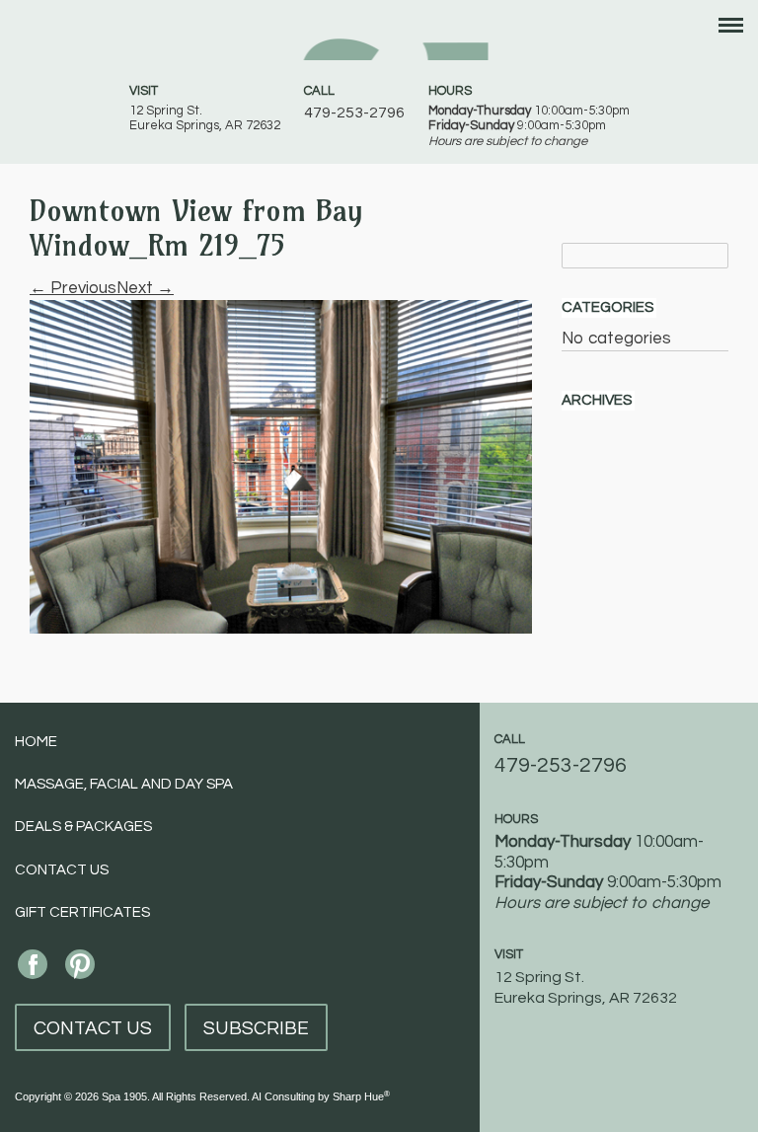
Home (36, 741)
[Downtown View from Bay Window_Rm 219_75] (281, 466)
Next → (145, 288)
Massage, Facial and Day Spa (124, 784)
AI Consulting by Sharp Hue (321, 1096)
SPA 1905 (379, 37)
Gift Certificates (82, 912)
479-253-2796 (354, 112)
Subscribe (256, 1028)
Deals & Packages (83, 826)
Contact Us (62, 870)
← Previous (73, 288)
